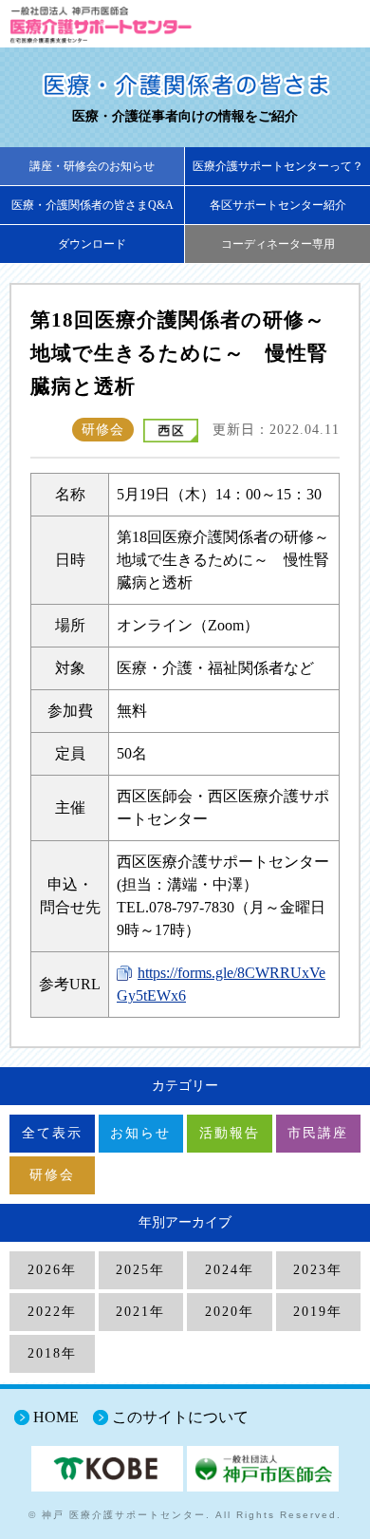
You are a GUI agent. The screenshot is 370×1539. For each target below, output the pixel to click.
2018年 (52, 1353)
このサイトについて (180, 1417)
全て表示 (52, 1133)
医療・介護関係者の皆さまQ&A (92, 205)
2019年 (317, 1311)
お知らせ (140, 1133)
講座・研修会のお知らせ (92, 166)
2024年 (229, 1270)
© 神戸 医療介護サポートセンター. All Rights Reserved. (185, 1515)
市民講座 (317, 1133)
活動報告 (229, 1133)
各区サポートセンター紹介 (278, 205)
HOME (56, 1417)
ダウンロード (92, 244)
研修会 (52, 1175)
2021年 (140, 1311)
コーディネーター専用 (278, 244)
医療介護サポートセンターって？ (278, 166)
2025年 (140, 1270)
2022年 (52, 1311)
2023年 (317, 1270)
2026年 (52, 1270)
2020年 (229, 1311)
